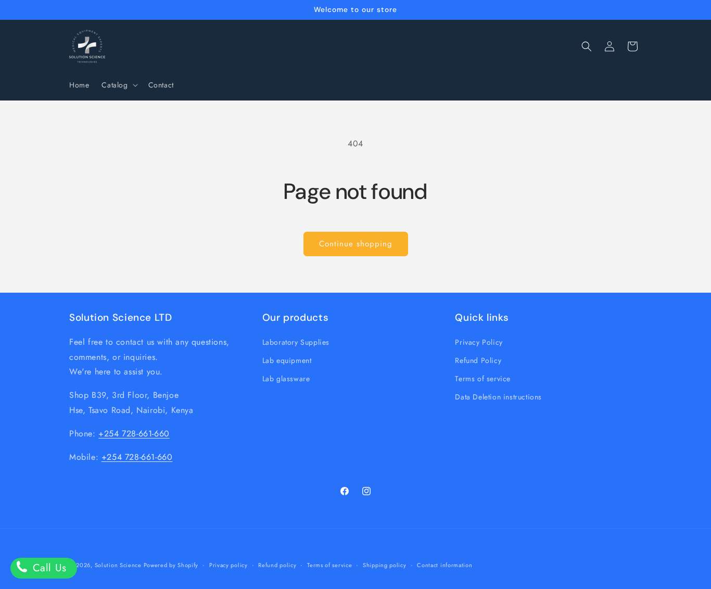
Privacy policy (228, 564)
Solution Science (119, 565)
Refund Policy (478, 360)
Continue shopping (355, 243)
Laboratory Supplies (295, 341)
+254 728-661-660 (134, 433)
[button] (118, 85)
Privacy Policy (478, 341)
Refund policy (277, 564)
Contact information (444, 564)
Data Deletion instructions (498, 397)
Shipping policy (385, 564)
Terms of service (483, 378)
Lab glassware (286, 378)
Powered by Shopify (171, 565)
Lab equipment (287, 360)
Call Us (48, 567)
